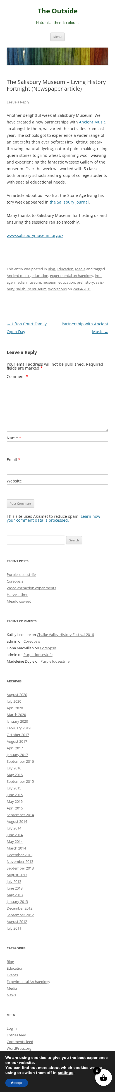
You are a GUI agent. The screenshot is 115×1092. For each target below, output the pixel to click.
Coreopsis (15, 581)
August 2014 (17, 821)
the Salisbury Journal (69, 202)
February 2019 (18, 728)
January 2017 (17, 754)
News (11, 994)
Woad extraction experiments (31, 587)
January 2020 (17, 721)
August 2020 (17, 694)
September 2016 (20, 761)
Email (13, 459)
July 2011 (14, 928)
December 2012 (19, 908)
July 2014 (14, 828)
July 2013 (14, 881)
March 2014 (16, 848)
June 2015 (15, 794)
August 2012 (17, 921)
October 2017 (18, 734)
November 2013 (20, 861)
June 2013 (15, 888)
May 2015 (15, 801)
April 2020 (15, 707)
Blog (51, 268)
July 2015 (14, 788)
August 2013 (17, 874)
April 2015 (15, 808)
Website (14, 481)
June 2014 (15, 834)
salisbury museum (31, 288)
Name (14, 437)
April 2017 (15, 748)
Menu (57, 36)
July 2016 (14, 768)
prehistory (85, 282)
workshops (57, 288)
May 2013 (15, 894)
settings (65, 1072)
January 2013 (17, 901)
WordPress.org (19, 1048)
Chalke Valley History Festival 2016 (65, 634)
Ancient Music (92, 122)
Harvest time (17, 594)
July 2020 (14, 701)
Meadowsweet (19, 601)
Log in (12, 1028)
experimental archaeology (71, 275)
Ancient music (18, 275)
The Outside (58, 11)
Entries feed (16, 1034)
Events (12, 974)
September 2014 (20, 814)
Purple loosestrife (21, 574)
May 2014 (15, 841)
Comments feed (20, 1041)
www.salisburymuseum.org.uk (35, 235)
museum (33, 282)
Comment (17, 376)
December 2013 (19, 854)
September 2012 (20, 914)
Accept (16, 1083)
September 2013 (20, 868)
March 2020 (16, 714)
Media (80, 268)
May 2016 (15, 774)
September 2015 (20, 781)
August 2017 (17, 741)
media (19, 282)
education (40, 275)
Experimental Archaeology (28, 981)
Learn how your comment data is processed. (53, 518)
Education (65, 268)
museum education (59, 282)
